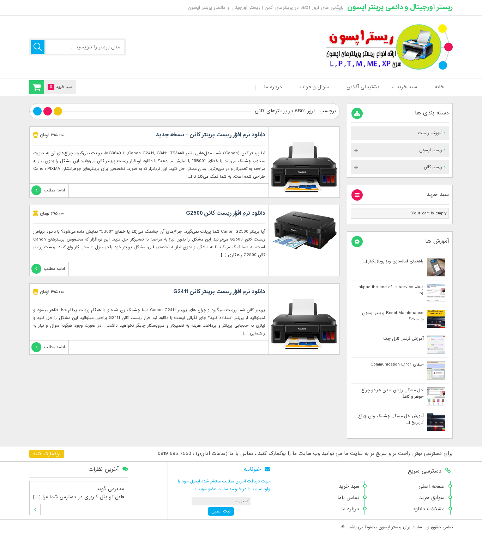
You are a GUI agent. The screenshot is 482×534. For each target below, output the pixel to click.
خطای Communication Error (396, 364)
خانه (439, 87)
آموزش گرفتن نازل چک (403, 339)
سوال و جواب (314, 87)
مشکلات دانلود (428, 509)
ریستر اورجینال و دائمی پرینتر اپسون (400, 7)
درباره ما (273, 87)
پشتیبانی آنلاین (363, 87)
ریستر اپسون (430, 150)
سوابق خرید (432, 498)
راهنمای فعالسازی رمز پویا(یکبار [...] (392, 261)
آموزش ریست (430, 133)
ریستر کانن (433, 167)
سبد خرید (407, 87)
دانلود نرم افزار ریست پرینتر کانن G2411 (219, 291)
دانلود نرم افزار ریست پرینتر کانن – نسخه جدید (210, 135)
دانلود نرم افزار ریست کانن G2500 (225, 213)
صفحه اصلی (431, 486)
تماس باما (348, 498)
